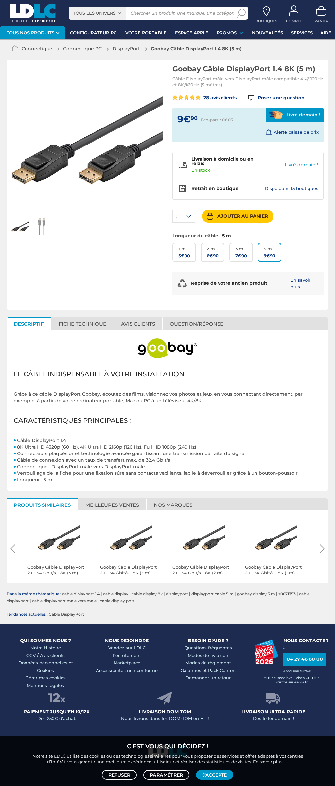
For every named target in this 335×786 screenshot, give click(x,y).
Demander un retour (208, 677)
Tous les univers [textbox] (94, 13)
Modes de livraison (208, 655)
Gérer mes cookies (46, 677)
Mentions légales (45, 685)
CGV (31, 655)
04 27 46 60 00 (305, 659)
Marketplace (127, 662)
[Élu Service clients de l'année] (266, 662)
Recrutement (127, 655)
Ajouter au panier (242, 216)
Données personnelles (42, 662)
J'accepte (215, 775)
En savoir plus (300, 283)
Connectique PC (82, 49)
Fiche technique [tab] (82, 324)
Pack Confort (222, 670)
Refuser (119, 775)
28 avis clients (219, 98)
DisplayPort (126, 49)
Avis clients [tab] (138, 324)
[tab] (197, 323)
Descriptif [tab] (29, 324)
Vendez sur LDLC (127, 647)
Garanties (191, 670)
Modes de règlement (208, 662)
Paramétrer (166, 775)
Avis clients (52, 655)
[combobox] (97, 13)
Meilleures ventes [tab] (112, 505)
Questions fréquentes (208, 647)
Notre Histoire (45, 647)
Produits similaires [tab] (42, 505)
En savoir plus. (268, 761)
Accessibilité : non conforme (127, 670)
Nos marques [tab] (173, 505)
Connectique (37, 49)
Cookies (45, 670)
